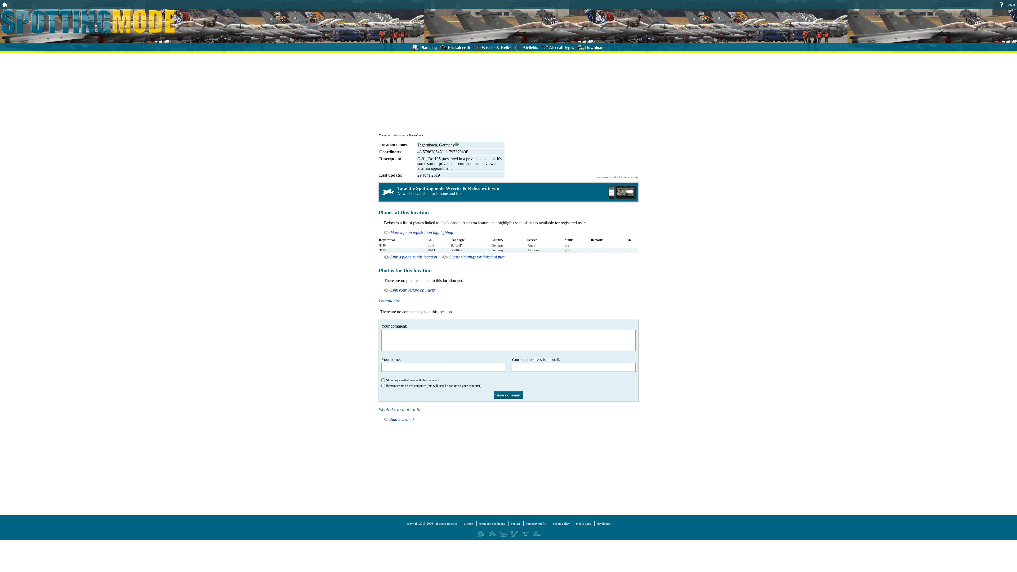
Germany (399, 135)
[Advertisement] (508, 93)
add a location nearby (624, 177)
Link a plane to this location (413, 257)
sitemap (468, 523)
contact (515, 523)
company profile (536, 523)
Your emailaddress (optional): (535, 359)
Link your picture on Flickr (412, 290)
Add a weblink (402, 419)
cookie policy (561, 523)
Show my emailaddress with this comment (412, 380)
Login (1011, 4)
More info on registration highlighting (421, 232)
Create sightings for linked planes (477, 257)
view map (603, 177)
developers (603, 523)
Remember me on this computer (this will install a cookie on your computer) (433, 386)
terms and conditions (492, 523)
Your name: (391, 359)
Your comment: (394, 326)
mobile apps (583, 523)
